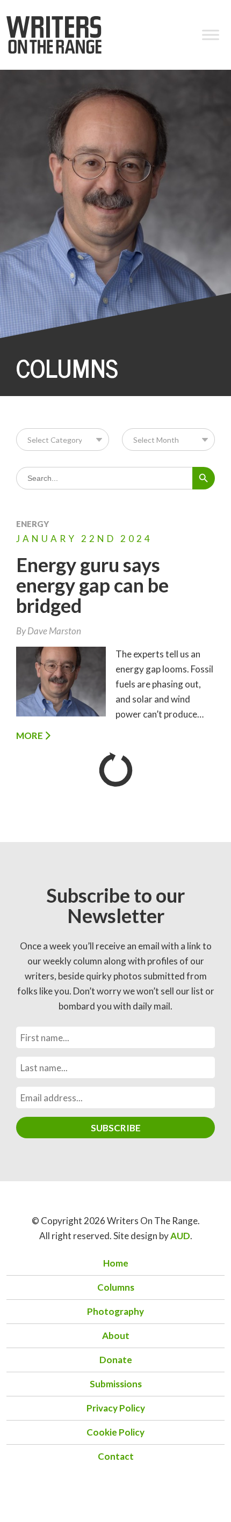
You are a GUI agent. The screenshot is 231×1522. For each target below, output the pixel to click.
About (115, 1335)
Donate (115, 1359)
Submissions (116, 1383)
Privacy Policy (115, 1408)
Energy (32, 524)
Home (115, 1263)
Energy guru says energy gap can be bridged (92, 585)
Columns (115, 1287)
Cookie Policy (115, 1432)
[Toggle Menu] (210, 35)
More (30, 735)
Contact (116, 1456)
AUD (180, 1235)
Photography (115, 1311)
